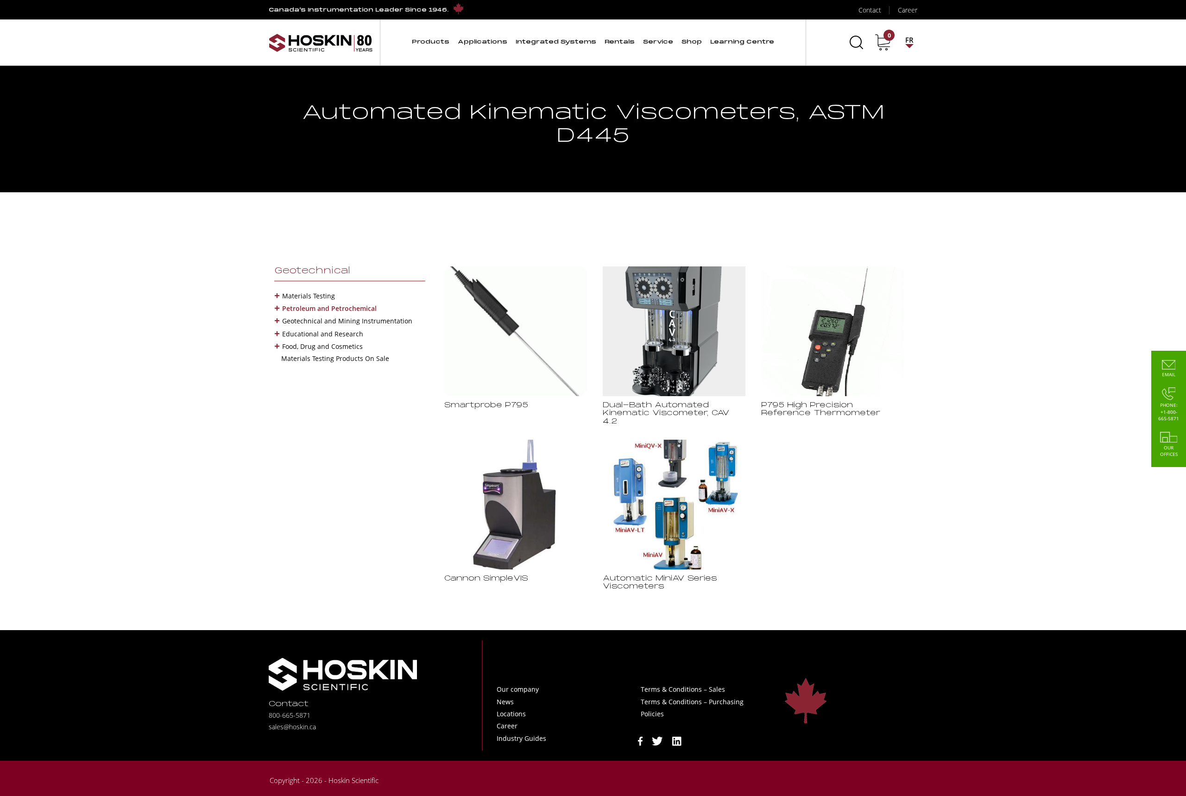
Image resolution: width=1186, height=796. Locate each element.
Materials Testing (308, 295)
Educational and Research (322, 333)
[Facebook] (640, 740)
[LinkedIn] (676, 740)
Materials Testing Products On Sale (335, 358)
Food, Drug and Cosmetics (322, 346)
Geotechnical (312, 271)
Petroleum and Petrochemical (329, 308)
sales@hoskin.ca (292, 726)
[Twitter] (657, 740)
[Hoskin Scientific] (320, 42)
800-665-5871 (289, 715)
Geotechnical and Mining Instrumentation (347, 320)
